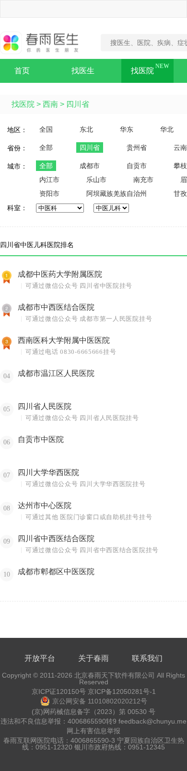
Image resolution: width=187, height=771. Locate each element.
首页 (22, 71)
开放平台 (39, 658)
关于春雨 (93, 658)
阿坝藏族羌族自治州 (116, 193)
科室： (17, 208)
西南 (50, 104)
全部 (46, 147)
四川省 (77, 104)
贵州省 (137, 147)
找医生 (82, 71)
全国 (46, 129)
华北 (167, 129)
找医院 (142, 71)
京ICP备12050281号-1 (122, 691)
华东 (126, 129)
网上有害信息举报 (93, 731)
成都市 (90, 166)
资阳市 (49, 193)
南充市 (143, 179)
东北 (86, 129)
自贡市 (137, 166)
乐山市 (96, 179)
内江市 (49, 179)
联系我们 (147, 658)
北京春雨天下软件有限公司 (114, 675)
